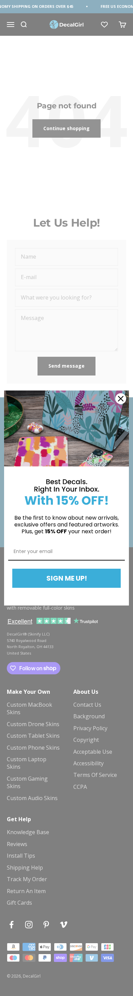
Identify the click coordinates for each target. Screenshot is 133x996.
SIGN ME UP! (66, 578)
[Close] (121, 398)
